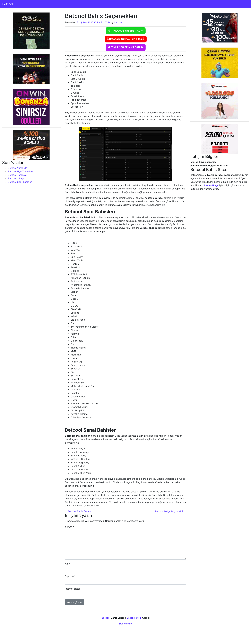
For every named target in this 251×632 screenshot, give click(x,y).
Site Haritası (125, 623)
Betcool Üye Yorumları (20, 171)
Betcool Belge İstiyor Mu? (169, 511)
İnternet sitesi (72, 588)
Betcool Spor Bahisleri (20, 181)
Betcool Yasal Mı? (17, 167)
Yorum (69, 526)
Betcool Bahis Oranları (79, 511)
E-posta (70, 576)
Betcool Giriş (134, 617)
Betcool (7, 4)
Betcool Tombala (17, 174)
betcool (118, 22)
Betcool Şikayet (16, 178)
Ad (67, 563)
